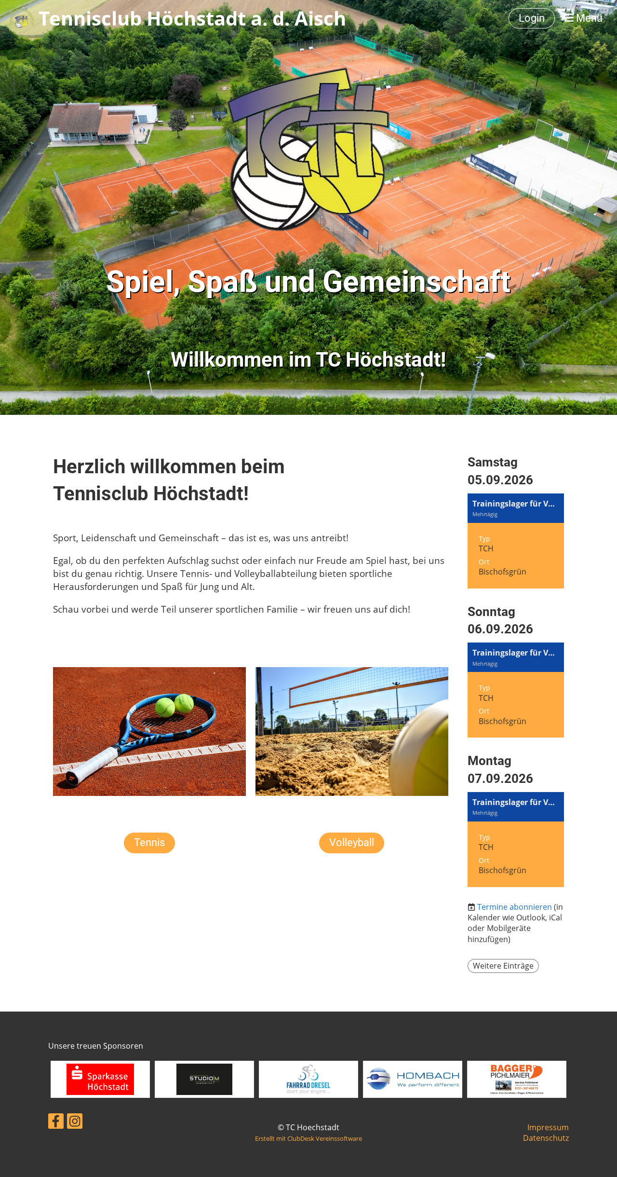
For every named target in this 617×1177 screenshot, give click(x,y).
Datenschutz (546, 1138)
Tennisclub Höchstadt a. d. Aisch (192, 18)
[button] (516, 540)
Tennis (149, 842)
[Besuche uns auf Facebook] (56, 1122)
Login (532, 18)
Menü (588, 18)
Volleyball (351, 842)
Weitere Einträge (503, 965)
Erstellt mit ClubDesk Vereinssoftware (308, 1138)
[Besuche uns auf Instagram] (74, 1122)
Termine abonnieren (514, 907)
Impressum (548, 1127)
